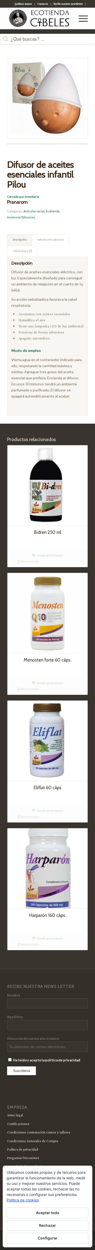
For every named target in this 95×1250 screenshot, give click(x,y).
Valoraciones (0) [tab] (22, 251)
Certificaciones (18, 1124)
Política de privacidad (22, 1149)
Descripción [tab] (20, 239)
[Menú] (80, 18)
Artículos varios (34, 211)
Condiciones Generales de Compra (32, 1141)
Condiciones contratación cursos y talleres (38, 1132)
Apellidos (15, 1017)
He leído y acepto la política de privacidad (46, 1060)
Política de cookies (23, 1200)
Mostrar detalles (29, 561)
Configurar (48, 1238)
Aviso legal (15, 1115)
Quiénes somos (23, 4)
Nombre (13, 995)
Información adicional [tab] (50, 239)
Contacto (42, 4)
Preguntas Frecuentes (23, 1158)
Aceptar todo (47, 1212)
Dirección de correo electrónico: (33, 1038)
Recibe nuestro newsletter (68, 4)
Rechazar (47, 1225)
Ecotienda (53, 211)
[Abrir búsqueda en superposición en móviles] (47, 42)
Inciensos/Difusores (21, 217)
